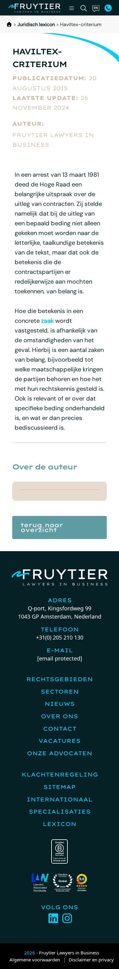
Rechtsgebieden (59, 679)
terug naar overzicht (41, 527)
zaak (47, 321)
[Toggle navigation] (71, 8)
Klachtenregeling (59, 774)
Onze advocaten (59, 753)
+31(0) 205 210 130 (59, 637)
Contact (59, 728)
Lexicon (59, 824)
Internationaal (59, 799)
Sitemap (59, 786)
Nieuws (60, 703)
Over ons (59, 716)
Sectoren (60, 691)
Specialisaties (60, 811)
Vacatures (59, 740)
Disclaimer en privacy (91, 960)
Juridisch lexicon (36, 24)
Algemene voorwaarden (34, 960)
